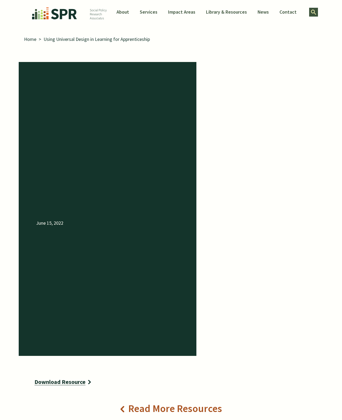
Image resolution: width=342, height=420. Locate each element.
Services (148, 12)
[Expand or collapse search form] (313, 12)
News (263, 12)
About (122, 12)
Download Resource (60, 382)
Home (30, 39)
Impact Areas (181, 12)
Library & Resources (226, 12)
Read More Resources (175, 408)
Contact (288, 12)
